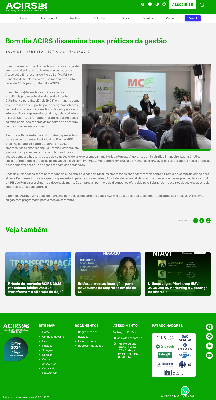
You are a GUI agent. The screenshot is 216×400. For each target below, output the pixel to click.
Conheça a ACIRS (53, 336)
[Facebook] (201, 220)
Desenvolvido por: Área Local (177, 395)
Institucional (49, 18)
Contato (171, 18)
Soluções (99, 18)
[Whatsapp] (185, 392)
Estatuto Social (87, 341)
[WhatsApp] (208, 220)
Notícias (124, 18)
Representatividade (90, 345)
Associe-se (182, 5)
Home (24, 18)
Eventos (147, 18)
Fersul (192, 18)
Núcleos (75, 18)
